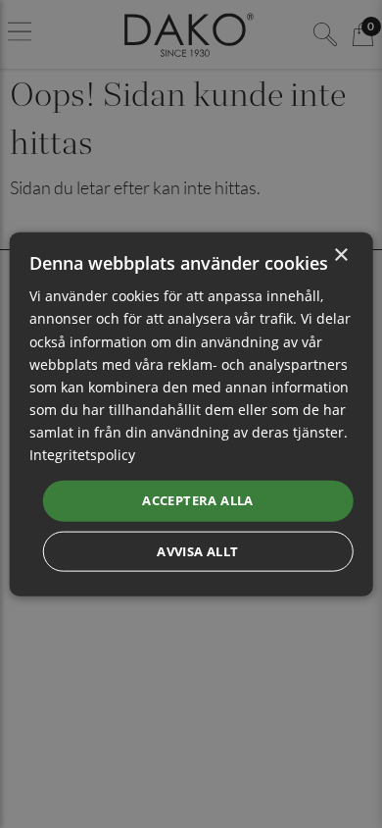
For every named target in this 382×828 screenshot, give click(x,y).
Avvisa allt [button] (197, 550)
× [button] (340, 255)
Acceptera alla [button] (198, 500)
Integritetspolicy (82, 454)
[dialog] (191, 414)
